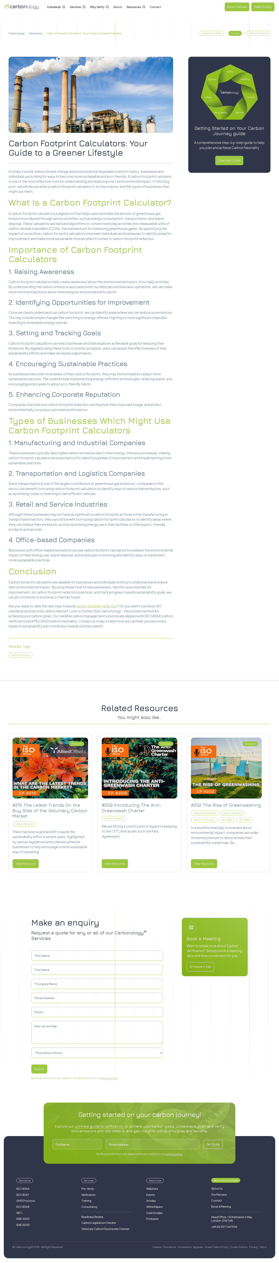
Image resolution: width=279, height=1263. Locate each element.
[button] (56, 7)
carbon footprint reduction (96, 606)
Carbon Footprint (20, 654)
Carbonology (17, 33)
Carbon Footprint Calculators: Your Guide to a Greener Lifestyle (84, 33)
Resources (35, 33)
